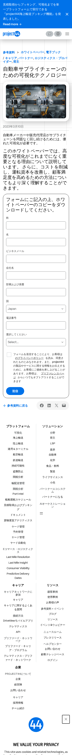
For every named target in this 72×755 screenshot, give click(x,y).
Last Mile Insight (18, 562)
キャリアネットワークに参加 (18, 593)
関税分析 (18, 477)
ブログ (52, 613)
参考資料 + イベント (52, 608)
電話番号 (11, 318)
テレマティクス (18, 626)
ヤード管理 (18, 526)
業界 (52, 449)
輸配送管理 (18, 483)
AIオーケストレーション (53, 505)
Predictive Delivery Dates (18, 575)
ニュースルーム (53, 632)
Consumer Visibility (18, 568)
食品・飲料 (52, 466)
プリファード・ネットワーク (18, 639)
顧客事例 (52, 591)
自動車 (52, 454)
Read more (10, 24)
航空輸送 (18, 454)
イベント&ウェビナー (52, 625)
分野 (52, 432)
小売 (52, 482)
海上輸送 (18, 437)
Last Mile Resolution (18, 557)
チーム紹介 (18, 708)
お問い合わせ (52, 648)
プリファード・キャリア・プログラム (18, 648)
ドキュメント (18, 514)
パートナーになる (52, 496)
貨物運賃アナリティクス (18, 520)
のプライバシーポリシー (29, 358)
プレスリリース (53, 637)
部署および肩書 (15, 284)
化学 (52, 460)
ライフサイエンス (52, 477)
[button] (67, 14)
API (18, 632)
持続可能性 (18, 465)
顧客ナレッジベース (52, 654)
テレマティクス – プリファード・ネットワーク (18, 657)
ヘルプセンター (53, 643)
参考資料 (9, 52)
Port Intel (18, 493)
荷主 (52, 437)
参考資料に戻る (17, 405)
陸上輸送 (18, 443)
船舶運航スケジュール (18, 499)
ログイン (52, 660)
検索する (49, 34)
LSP (52, 443)
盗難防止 (18, 471)
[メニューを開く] (41, 513)
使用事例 (52, 597)
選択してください (16, 334)
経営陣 (18, 684)
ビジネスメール (15, 251)
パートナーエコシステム (53, 490)
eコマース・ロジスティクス (18, 550)
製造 (52, 471)
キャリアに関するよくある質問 (18, 607)
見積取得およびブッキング (18, 507)
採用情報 (18, 702)
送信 (15, 391)
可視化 (18, 432)
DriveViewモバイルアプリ (18, 620)
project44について (18, 673)
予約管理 (18, 531)
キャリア (18, 599)
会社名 (10, 268)
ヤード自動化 (18, 542)
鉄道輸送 (18, 460)
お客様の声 (52, 602)
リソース (52, 619)
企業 (18, 679)
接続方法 (18, 615)
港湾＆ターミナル (18, 449)
